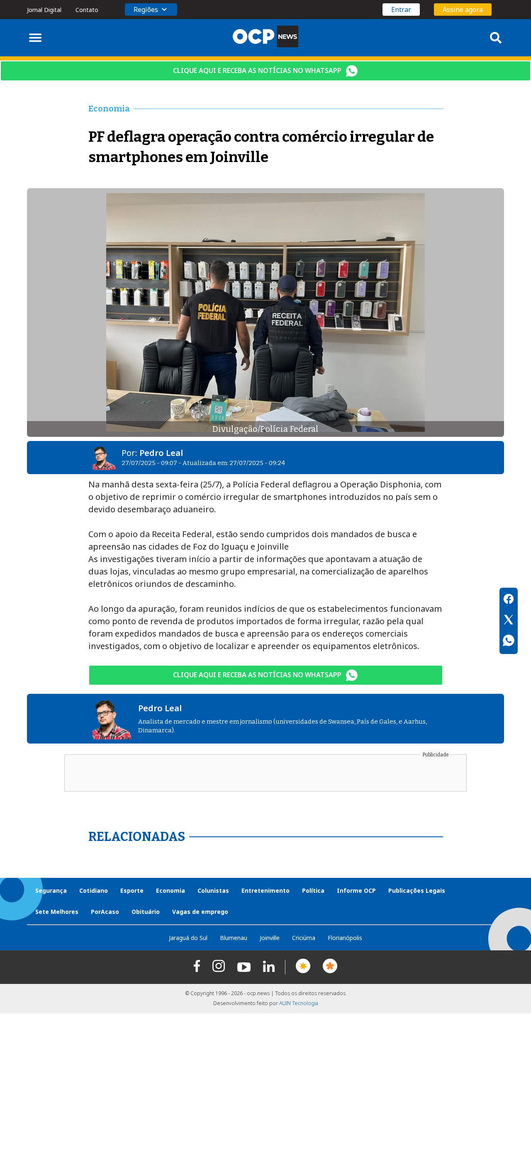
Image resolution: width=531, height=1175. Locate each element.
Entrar (401, 9)
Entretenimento (265, 890)
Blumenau (233, 938)
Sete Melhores (56, 912)
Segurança (51, 890)
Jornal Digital (44, 10)
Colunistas (213, 890)
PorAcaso (105, 912)
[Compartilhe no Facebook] (508, 600)
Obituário (146, 912)
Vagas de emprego (200, 912)
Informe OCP (356, 890)
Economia (170, 890)
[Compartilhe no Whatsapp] (508, 641)
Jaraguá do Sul (188, 938)
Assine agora (463, 9)
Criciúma (303, 938)
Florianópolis (345, 938)
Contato (87, 10)
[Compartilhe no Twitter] (508, 620)
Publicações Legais (416, 890)
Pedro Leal (161, 452)
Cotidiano (93, 890)
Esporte (132, 890)
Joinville (270, 938)
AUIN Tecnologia (298, 1003)
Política (313, 890)
